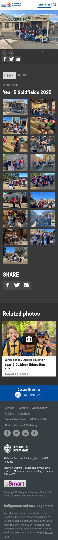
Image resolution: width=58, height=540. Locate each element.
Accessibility (40, 407)
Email (18, 59)
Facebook (5, 59)
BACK (10, 75)
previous (11, 53)
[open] (3, 5)
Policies (9, 413)
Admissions (44, 4)
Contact (9, 407)
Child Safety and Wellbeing (21, 425)
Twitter (11, 59)
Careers (23, 407)
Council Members (15, 419)
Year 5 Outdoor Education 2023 (25, 366)
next (4, 53)
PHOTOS (24, 373)
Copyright (24, 413)
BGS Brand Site (38, 419)
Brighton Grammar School (33, 492)
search (55, 4)
